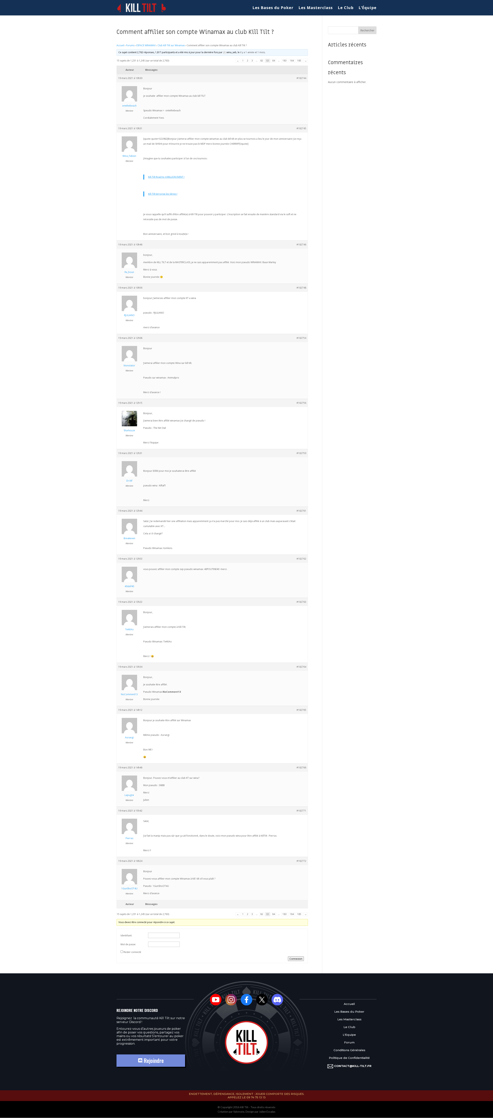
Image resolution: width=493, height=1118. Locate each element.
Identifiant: (126, 935)
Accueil (120, 45)
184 (292, 60)
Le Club (346, 8)
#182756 (301, 403)
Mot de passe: (128, 944)
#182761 (301, 510)
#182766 (301, 767)
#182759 (301, 453)
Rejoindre (153, 1060)
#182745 (301, 128)
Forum (349, 1042)
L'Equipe (349, 1035)
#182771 (301, 810)
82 (261, 60)
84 (273, 60)
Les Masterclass (315, 8)
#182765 (301, 710)
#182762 (301, 558)
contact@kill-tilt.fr (352, 1066)
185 (299, 60)
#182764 (301, 666)
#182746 (301, 244)
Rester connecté (132, 952)
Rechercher (367, 30)
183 (285, 60)
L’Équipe (367, 8)
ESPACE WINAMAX (146, 45)
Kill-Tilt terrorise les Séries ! (162, 194)
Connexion (295, 958)
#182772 (301, 861)
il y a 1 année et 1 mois (252, 52)
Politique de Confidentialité (349, 1058)
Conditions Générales (349, 1050)
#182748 (301, 287)
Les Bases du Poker (272, 8)
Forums (130, 45)
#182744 (301, 78)
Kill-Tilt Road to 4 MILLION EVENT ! (166, 177)
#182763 (301, 601)
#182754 (301, 338)
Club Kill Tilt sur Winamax (171, 45)
